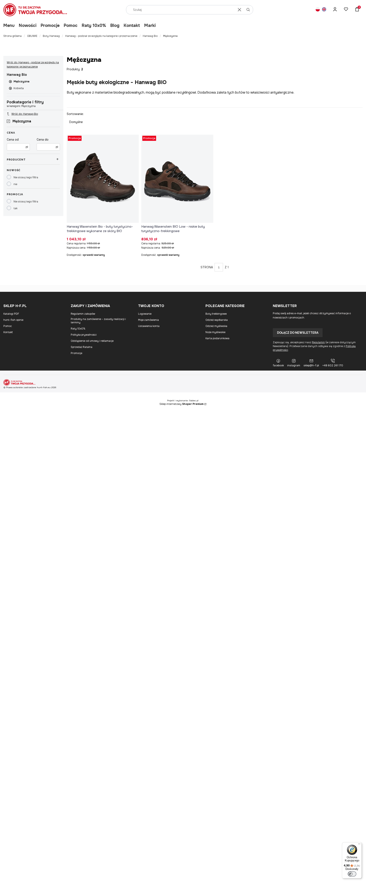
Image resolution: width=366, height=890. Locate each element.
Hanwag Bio (150, 36)
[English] (324, 9)
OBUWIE (32, 36)
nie (15, 184)
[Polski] (318, 9)
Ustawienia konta (148, 326)
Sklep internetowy (181, 404)
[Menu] (359, 844)
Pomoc (71, 25)
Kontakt (132, 25)
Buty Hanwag (51, 36)
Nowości (27, 25)
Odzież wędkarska (216, 320)
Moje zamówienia (148, 320)
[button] (248, 9)
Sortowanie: (75, 114)
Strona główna (12, 36)
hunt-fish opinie (13, 320)
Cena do (43, 139)
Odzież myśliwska (216, 326)
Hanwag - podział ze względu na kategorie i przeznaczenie (101, 36)
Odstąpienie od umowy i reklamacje (92, 341)
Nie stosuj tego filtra (26, 177)
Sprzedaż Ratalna (81, 347)
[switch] (352, 873)
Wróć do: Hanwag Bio (24, 114)
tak (15, 208)
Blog (114, 25)
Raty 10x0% (94, 25)
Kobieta (19, 88)
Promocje (50, 25)
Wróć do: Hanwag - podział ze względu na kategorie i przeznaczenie (33, 64)
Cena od (13, 139)
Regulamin (318, 342)
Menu (9, 25)
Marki (150, 25)
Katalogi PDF (11, 314)
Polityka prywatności (84, 334)
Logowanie (144, 314)
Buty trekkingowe (216, 314)
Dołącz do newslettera (297, 332)
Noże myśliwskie (215, 332)
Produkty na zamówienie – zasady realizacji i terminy (98, 320)
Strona (207, 267)
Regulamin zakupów (83, 314)
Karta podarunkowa (217, 338)
